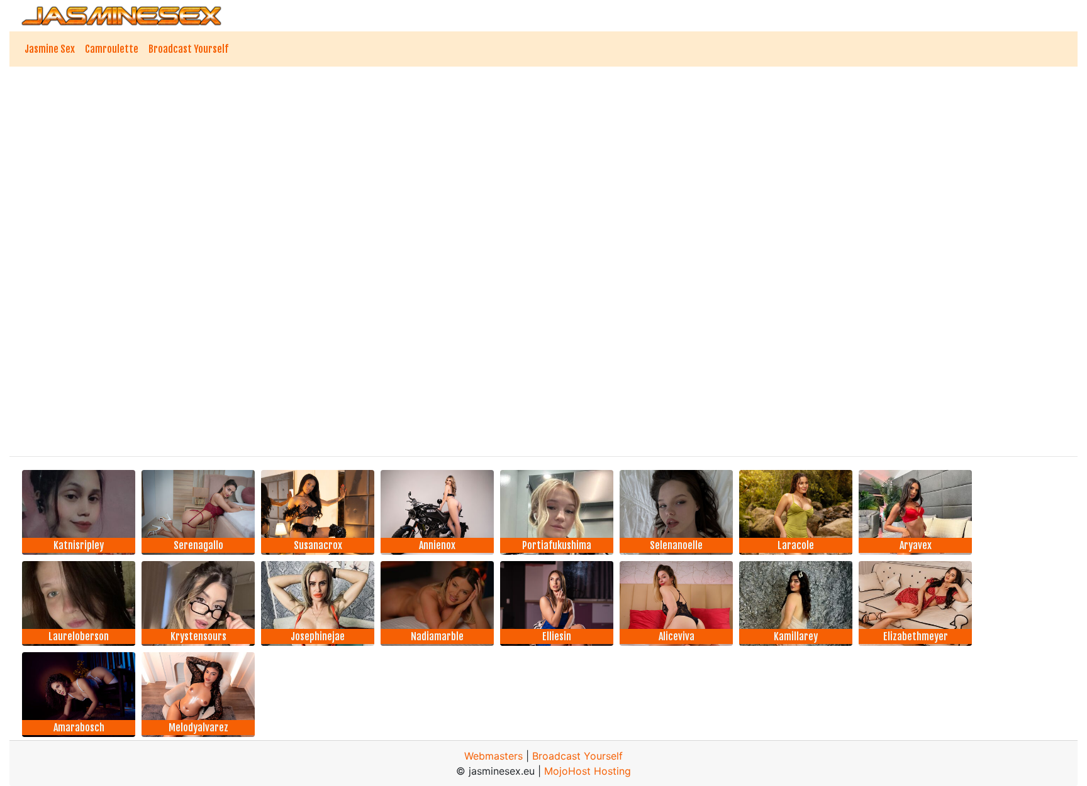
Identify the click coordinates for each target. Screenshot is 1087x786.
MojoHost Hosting (587, 771)
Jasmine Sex (50, 49)
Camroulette (111, 49)
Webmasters (493, 756)
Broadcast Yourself (188, 49)
